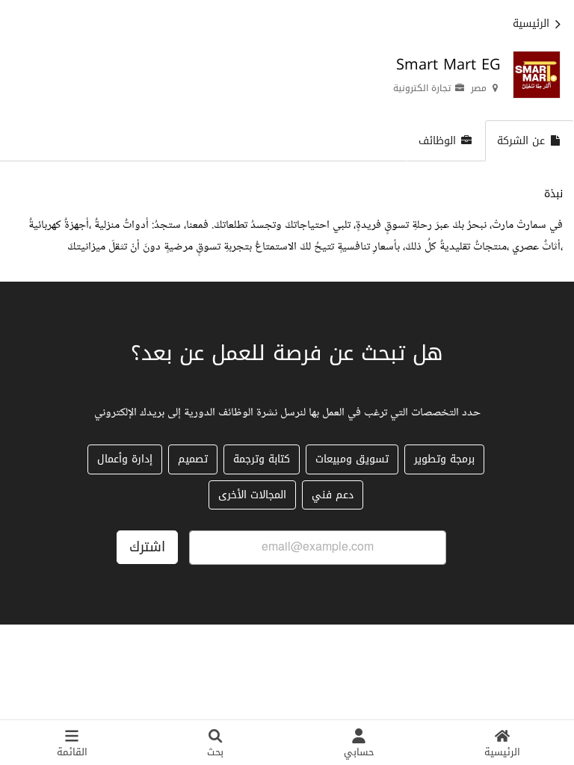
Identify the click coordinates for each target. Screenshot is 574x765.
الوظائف (437, 141)
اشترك (147, 547)
